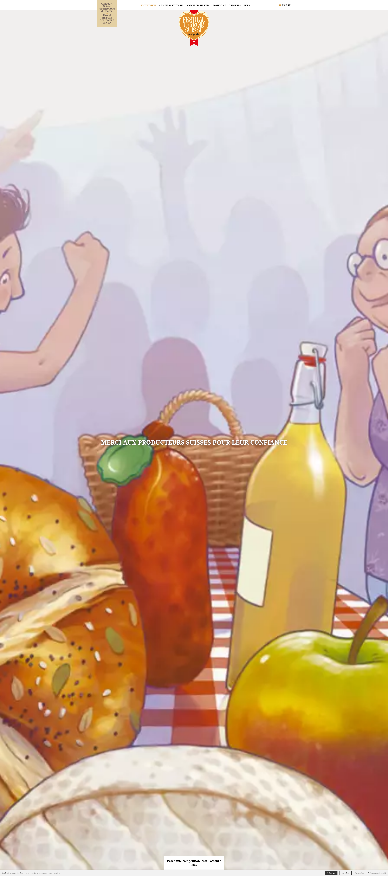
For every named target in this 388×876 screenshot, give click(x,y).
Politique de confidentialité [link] (377, 873)
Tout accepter (331, 873)
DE (283, 5)
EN (289, 5)
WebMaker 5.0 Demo (107, 14)
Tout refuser (346, 873)
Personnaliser (359, 873)
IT (286, 5)
